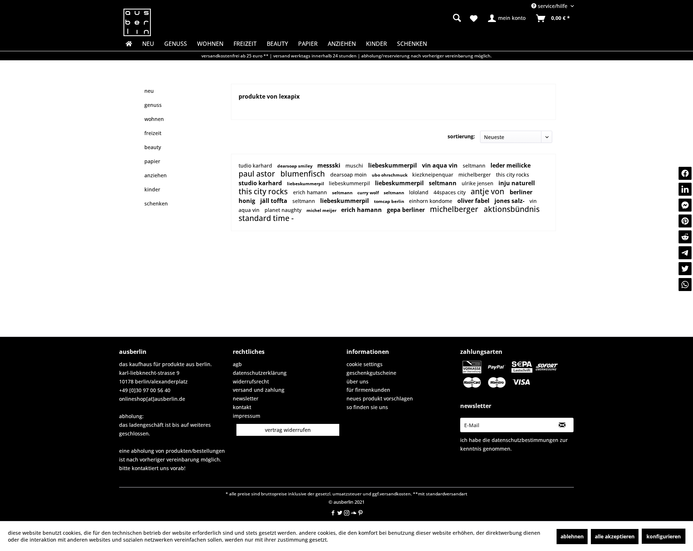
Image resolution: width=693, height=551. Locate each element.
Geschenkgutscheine (371, 372)
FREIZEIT (152, 133)
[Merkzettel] (473, 18)
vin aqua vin (440, 165)
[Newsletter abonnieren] (562, 425)
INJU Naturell (516, 183)
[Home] (128, 44)
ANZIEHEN (155, 175)
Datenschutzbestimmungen (525, 440)
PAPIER (152, 161)
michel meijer (321, 210)
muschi (355, 165)
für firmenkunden (368, 389)
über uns (357, 381)
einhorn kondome (431, 201)
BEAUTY (152, 147)
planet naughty (284, 210)
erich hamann (310, 192)
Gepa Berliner (406, 210)
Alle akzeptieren (615, 536)
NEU (149, 90)
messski (329, 165)
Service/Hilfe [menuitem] (552, 6)
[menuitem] (401, 18)
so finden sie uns (367, 407)
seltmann (475, 165)
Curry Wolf (368, 193)
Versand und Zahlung (258, 389)
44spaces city (450, 192)
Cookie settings (364, 364)
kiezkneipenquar (433, 174)
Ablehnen (572, 536)
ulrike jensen (478, 183)
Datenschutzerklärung (260, 372)
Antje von (488, 191)
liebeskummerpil (393, 165)
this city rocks (512, 174)
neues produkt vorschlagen (379, 398)
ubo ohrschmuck (390, 175)
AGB (237, 364)
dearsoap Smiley (295, 166)
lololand (419, 192)
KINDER (152, 189)
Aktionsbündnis (512, 209)
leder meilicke (511, 165)
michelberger (475, 174)
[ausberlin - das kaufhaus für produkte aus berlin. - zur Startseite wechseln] (137, 22)
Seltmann (443, 183)
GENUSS (153, 104)
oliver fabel (474, 201)
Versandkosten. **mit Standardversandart (423, 494)
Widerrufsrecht (251, 381)
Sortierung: (461, 136)
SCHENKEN (156, 203)
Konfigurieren (663, 536)
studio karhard (261, 183)
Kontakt (242, 407)
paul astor (258, 174)
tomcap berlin (389, 201)
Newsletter (245, 398)
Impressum (246, 415)
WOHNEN (154, 119)
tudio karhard (256, 165)
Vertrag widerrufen (288, 429)
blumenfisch (303, 174)
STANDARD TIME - (266, 218)
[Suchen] (457, 17)
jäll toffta (274, 201)
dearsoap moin (349, 174)
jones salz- (510, 201)
